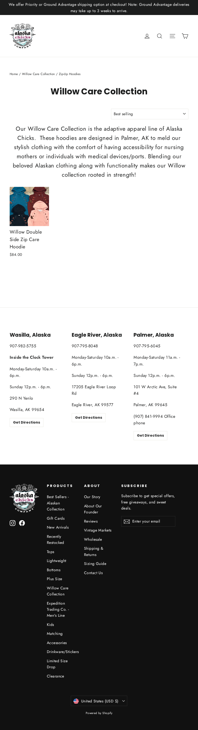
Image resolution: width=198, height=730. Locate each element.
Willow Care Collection (38, 74)
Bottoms (53, 570)
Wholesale (93, 539)
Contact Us (93, 573)
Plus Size (54, 579)
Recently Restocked (55, 539)
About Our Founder (93, 509)
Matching (55, 633)
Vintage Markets (97, 530)
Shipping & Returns (93, 551)
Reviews (91, 521)
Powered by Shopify (99, 713)
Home (14, 74)
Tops (50, 552)
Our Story (92, 497)
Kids (50, 624)
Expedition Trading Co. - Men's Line (58, 609)
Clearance (55, 676)
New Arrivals (58, 527)
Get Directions (26, 422)
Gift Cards (55, 518)
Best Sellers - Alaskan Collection (58, 503)
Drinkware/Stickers (62, 651)
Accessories (57, 643)
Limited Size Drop (57, 664)
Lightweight (56, 560)
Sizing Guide (95, 563)
